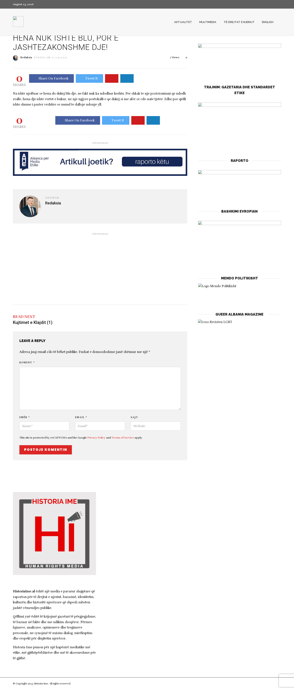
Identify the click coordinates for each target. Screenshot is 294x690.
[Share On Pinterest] (111, 78)
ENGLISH (267, 22)
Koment (27, 362)
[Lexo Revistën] (215, 322)
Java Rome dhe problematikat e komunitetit (145, 571)
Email (81, 417)
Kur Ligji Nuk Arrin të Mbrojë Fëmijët (139, 504)
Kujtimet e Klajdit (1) (33, 322)
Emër (24, 417)
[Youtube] (272, 4)
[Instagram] (280, 4)
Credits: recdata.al (82, 683)
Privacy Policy (96, 437)
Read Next (24, 316)
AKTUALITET (183, 22)
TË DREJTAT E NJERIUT (239, 22)
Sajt (134, 417)
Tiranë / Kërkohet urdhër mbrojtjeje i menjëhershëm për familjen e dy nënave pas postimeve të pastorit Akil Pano (145, 540)
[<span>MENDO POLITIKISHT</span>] (239, 293)
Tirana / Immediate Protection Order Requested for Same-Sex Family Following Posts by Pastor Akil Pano (144, 519)
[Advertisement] (100, 268)
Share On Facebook (53, 78)
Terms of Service (123, 437)
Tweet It (91, 78)
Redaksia (26, 57)
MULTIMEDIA (207, 22)
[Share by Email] (127, 78)
